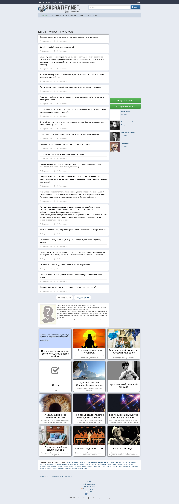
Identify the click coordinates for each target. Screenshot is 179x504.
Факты (54, 2)
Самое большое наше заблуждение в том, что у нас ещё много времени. (69, 134)
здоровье (78, 466)
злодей (109, 466)
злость (115, 466)
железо (100, 462)
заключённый (102, 464)
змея (120, 466)
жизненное (65, 464)
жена (112, 462)
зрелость (68, 468)
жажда (76, 462)
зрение (74, 468)
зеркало (89, 466)
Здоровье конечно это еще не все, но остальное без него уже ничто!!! (68, 287)
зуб (86, 468)
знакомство (126, 466)
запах (125, 464)
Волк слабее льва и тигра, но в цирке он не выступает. (62, 154)
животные (50, 464)
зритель (80, 468)
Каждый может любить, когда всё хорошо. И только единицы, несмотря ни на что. (73, 229)
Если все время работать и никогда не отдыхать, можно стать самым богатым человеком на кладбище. (72, 75)
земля (84, 466)
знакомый (135, 466)
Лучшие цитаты (126, 100)
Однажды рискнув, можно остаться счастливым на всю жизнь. (65, 144)
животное (43, 464)
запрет (131, 464)
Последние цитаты (89, 486)
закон (109, 464)
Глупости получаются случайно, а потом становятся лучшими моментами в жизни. (71, 275)
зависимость (74, 464)
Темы (82, 15)
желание (94, 462)
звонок (71, 466)
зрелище (61, 468)
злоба (103, 466)
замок (114, 464)
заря (48, 466)
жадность (70, 462)
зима (95, 466)
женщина (118, 462)
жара (88, 462)
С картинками (92, 15)
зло (99, 466)
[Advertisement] (89, 23)
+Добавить (43, 15)
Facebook (91, 491)
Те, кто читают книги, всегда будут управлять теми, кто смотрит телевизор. (71, 87)
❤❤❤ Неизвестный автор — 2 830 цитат (59, 476)
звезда (65, 466)
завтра (88, 464)
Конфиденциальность (89, 484)
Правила (89, 482)
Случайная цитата (70, 15)
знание (42, 468)
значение (48, 468)
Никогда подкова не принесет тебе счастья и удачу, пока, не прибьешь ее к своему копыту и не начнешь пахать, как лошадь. (70, 165)
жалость (82, 462)
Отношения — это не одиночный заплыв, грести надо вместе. (65, 264)
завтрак (93, 464)
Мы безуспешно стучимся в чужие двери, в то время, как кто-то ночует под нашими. (70, 240)
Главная (42, 476)
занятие (119, 464)
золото (55, 468)
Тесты (60, 2)
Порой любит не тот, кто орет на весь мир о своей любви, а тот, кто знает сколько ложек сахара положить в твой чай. (73, 110)
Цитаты (41, 2)
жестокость (132, 462)
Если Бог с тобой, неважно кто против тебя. (58, 46)
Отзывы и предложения (90, 489)
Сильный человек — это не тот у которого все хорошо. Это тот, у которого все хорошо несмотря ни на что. (72, 123)
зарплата (42, 466)
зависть (82, 464)
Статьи (48, 2)
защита (59, 466)
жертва (125, 462)
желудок (106, 462)
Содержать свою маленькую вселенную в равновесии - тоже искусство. (69, 37)
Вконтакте (90, 494)
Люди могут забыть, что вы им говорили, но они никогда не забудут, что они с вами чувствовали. (72, 98)
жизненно (58, 464)
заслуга (53, 466)
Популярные (56, 15)
